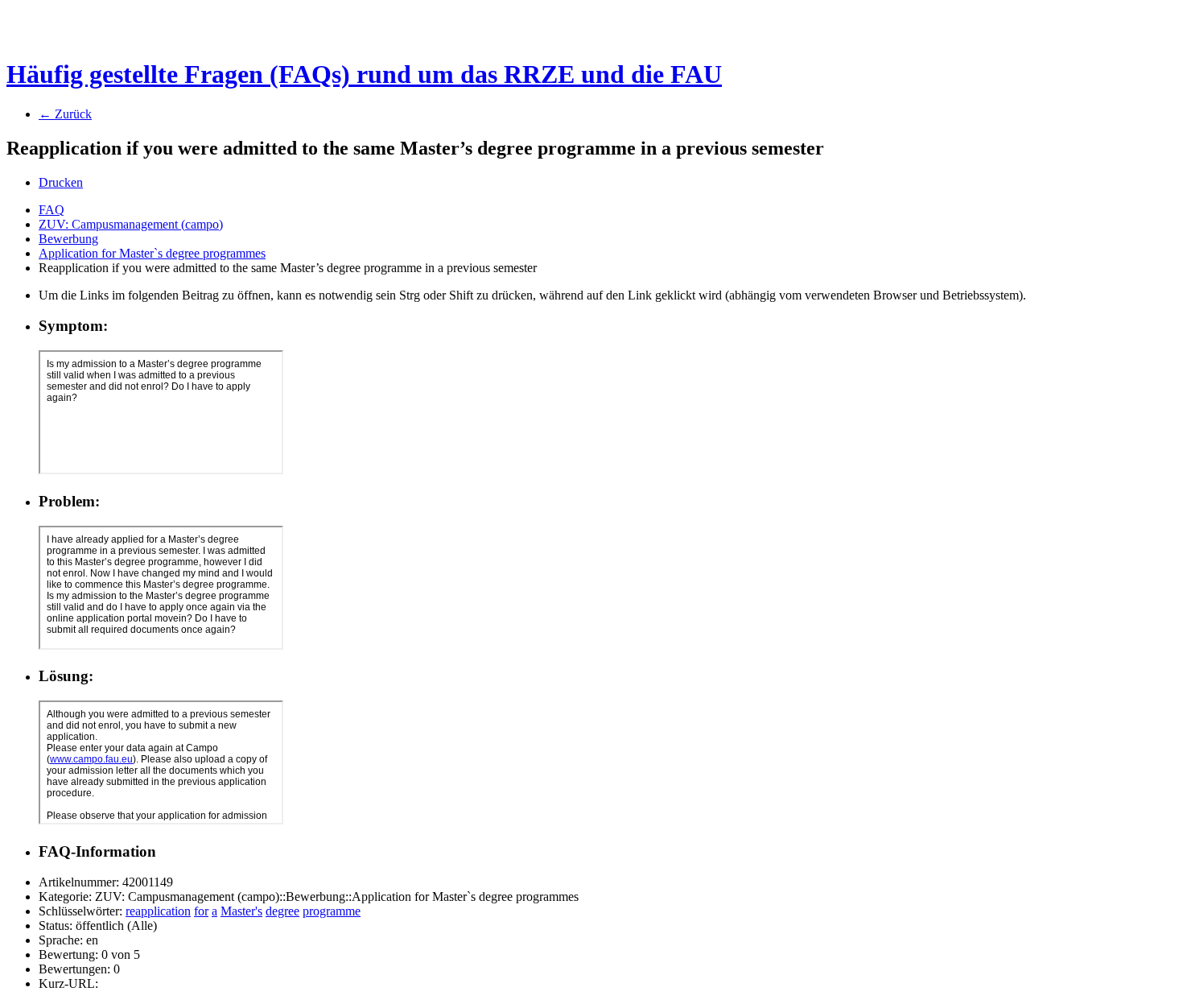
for (201, 911)
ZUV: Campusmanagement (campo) (131, 224)
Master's (241, 911)
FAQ (51, 210)
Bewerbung (68, 239)
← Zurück (65, 114)
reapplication (158, 911)
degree (282, 911)
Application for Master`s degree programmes (152, 253)
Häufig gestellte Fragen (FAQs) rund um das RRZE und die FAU (364, 74)
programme (332, 911)
